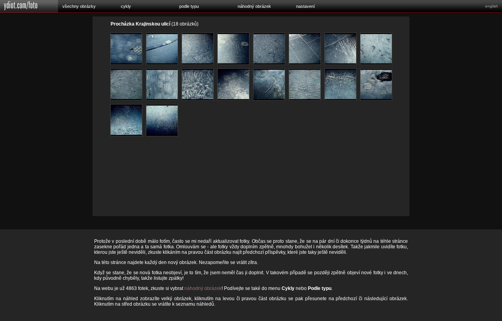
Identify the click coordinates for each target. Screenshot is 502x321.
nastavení (305, 6)
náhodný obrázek (254, 6)
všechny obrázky (79, 6)
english (491, 6)
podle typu (189, 6)
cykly (126, 6)
